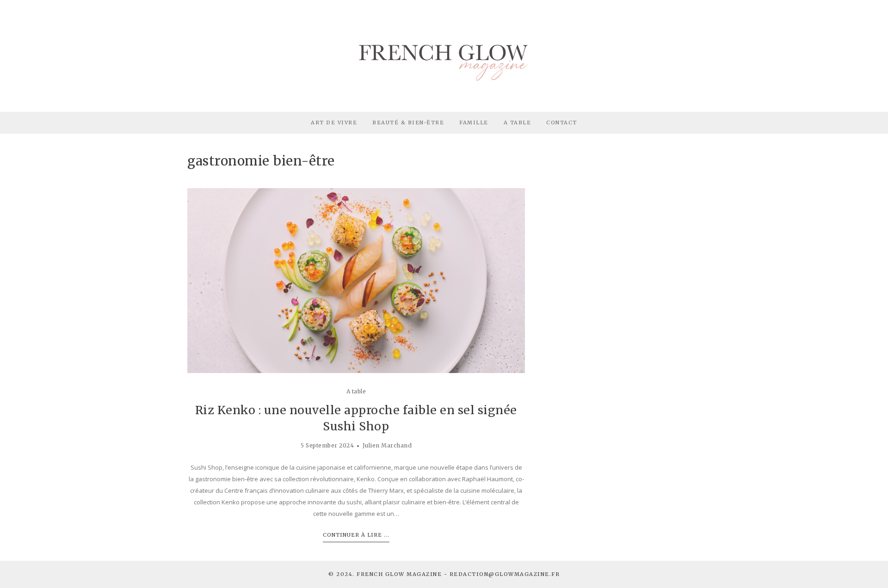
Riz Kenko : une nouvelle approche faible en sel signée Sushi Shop (356, 418)
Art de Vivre (334, 122)
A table (356, 391)
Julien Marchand (387, 445)
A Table (517, 122)
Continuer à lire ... (356, 535)
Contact (561, 122)
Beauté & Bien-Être (408, 122)
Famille (473, 122)
